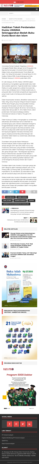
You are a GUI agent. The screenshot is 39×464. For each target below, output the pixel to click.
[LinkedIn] (29, 424)
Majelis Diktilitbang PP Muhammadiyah (13, 437)
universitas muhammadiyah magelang (16, 204)
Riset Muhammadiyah (8, 443)
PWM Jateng (7, 200)
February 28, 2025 (16, 249)
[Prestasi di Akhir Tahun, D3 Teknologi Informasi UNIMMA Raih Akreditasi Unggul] (5, 255)
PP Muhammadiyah (7, 435)
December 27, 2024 (16, 258)
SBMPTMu (5, 440)
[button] (36, 9)
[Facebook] (9, 424)
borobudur (10, 197)
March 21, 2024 (7, 40)
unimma (31, 200)
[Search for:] (19, 13)
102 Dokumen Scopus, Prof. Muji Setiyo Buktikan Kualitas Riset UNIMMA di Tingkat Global (21, 245)
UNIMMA (30, 66)
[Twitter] (23, 424)
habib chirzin (22, 197)
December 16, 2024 (16, 240)
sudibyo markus (20, 200)
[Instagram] (16, 424)
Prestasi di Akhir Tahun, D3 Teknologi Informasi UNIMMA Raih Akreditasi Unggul (23, 254)
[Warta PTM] (19, 6)
